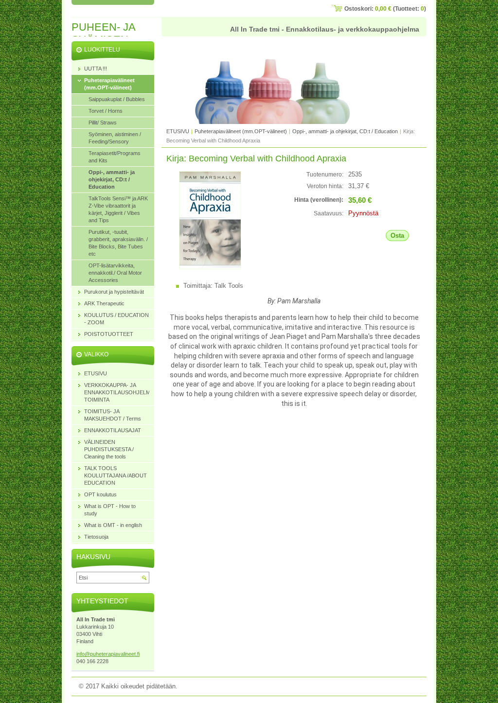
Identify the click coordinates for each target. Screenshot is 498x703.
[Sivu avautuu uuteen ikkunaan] (210, 267)
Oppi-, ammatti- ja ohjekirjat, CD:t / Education (345, 131)
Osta (397, 235)
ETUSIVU (177, 131)
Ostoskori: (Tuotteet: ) (385, 8)
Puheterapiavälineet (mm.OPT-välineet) (241, 131)
